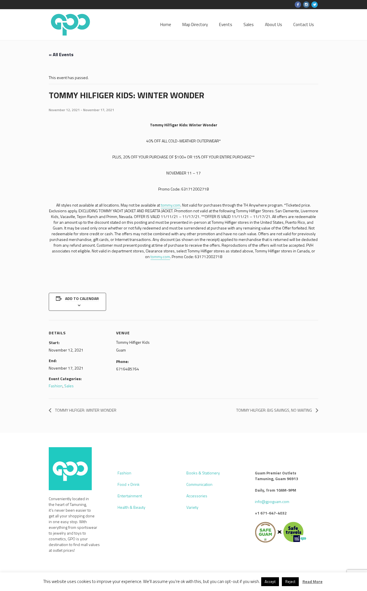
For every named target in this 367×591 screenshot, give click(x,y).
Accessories (196, 496)
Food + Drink (129, 484)
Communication (199, 484)
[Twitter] (314, 4)
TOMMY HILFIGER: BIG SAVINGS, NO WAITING (274, 410)
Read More (312, 581)
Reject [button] (290, 581)
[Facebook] (298, 4)
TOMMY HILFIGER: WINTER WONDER (85, 410)
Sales (69, 386)
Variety (192, 507)
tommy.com (170, 205)
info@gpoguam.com (272, 501)
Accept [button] (270, 581)
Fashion (56, 386)
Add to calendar (82, 298)
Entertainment (130, 496)
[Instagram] (306, 4)
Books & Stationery (203, 473)
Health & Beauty (131, 507)
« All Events (61, 54)
